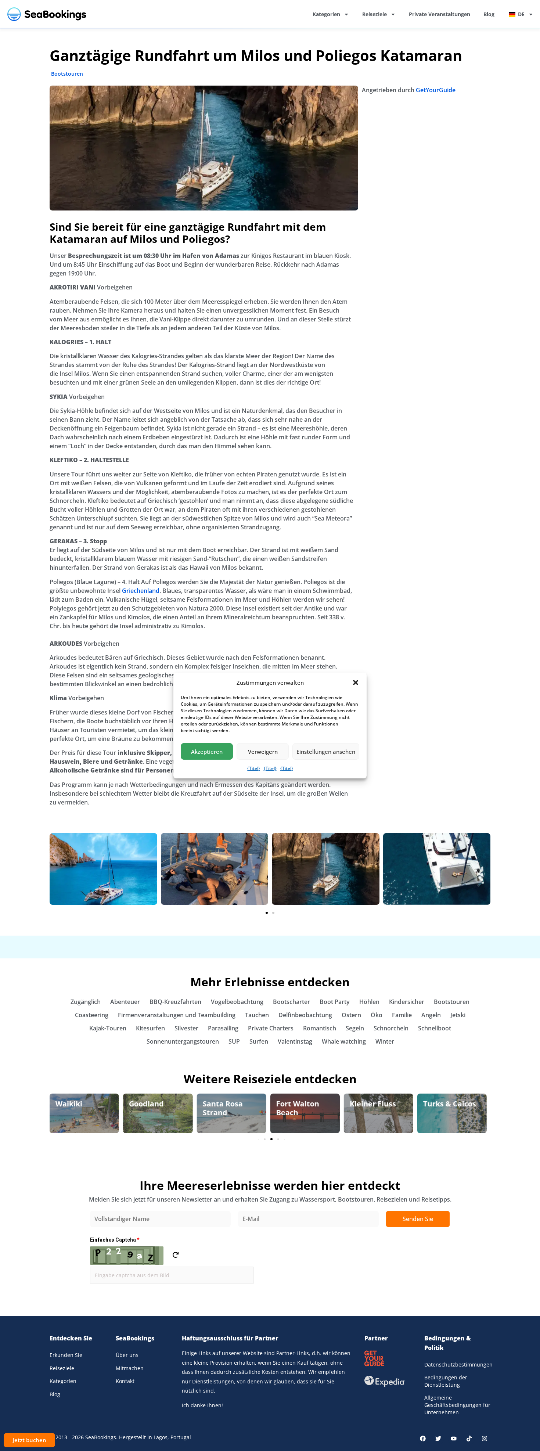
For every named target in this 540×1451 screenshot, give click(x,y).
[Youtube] (454, 1438)
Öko (376, 1015)
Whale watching (344, 1041)
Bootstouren (67, 73)
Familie (402, 1015)
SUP (234, 1041)
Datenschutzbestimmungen (457, 1364)
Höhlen (369, 1002)
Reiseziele (374, 14)
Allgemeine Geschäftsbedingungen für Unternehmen (457, 1404)
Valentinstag (295, 1041)
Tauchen (257, 1015)
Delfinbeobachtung (305, 1015)
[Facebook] (423, 1438)
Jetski (457, 1015)
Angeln (431, 1015)
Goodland (146, 1104)
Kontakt (125, 1381)
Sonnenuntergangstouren (183, 1041)
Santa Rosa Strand (222, 1108)
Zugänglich (86, 1002)
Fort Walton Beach (297, 1108)
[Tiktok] (469, 1438)
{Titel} (253, 768)
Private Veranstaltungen (439, 14)
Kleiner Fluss (373, 1104)
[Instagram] (484, 1438)
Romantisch (319, 1028)
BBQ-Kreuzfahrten (175, 1002)
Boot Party (335, 1002)
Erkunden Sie (66, 1354)
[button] (355, 682)
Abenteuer (125, 1002)
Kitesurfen (150, 1028)
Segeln (355, 1028)
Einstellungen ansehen (325, 751)
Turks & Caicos (449, 1104)
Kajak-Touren (107, 1028)
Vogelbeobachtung (237, 1002)
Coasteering (91, 1015)
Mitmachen (130, 1368)
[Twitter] (438, 1438)
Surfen (258, 1041)
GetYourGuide (436, 90)
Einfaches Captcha (114, 1240)
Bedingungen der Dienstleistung (445, 1381)
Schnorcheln (391, 1028)
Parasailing (223, 1028)
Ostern (351, 1015)
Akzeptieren (207, 751)
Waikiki (68, 1104)
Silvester (186, 1028)
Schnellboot (434, 1028)
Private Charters (271, 1028)
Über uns (127, 1354)
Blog (488, 14)
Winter (384, 1041)
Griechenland (140, 591)
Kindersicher (406, 1002)
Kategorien (326, 14)
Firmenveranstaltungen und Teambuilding (176, 1015)
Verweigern (263, 751)
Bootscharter (291, 1002)
